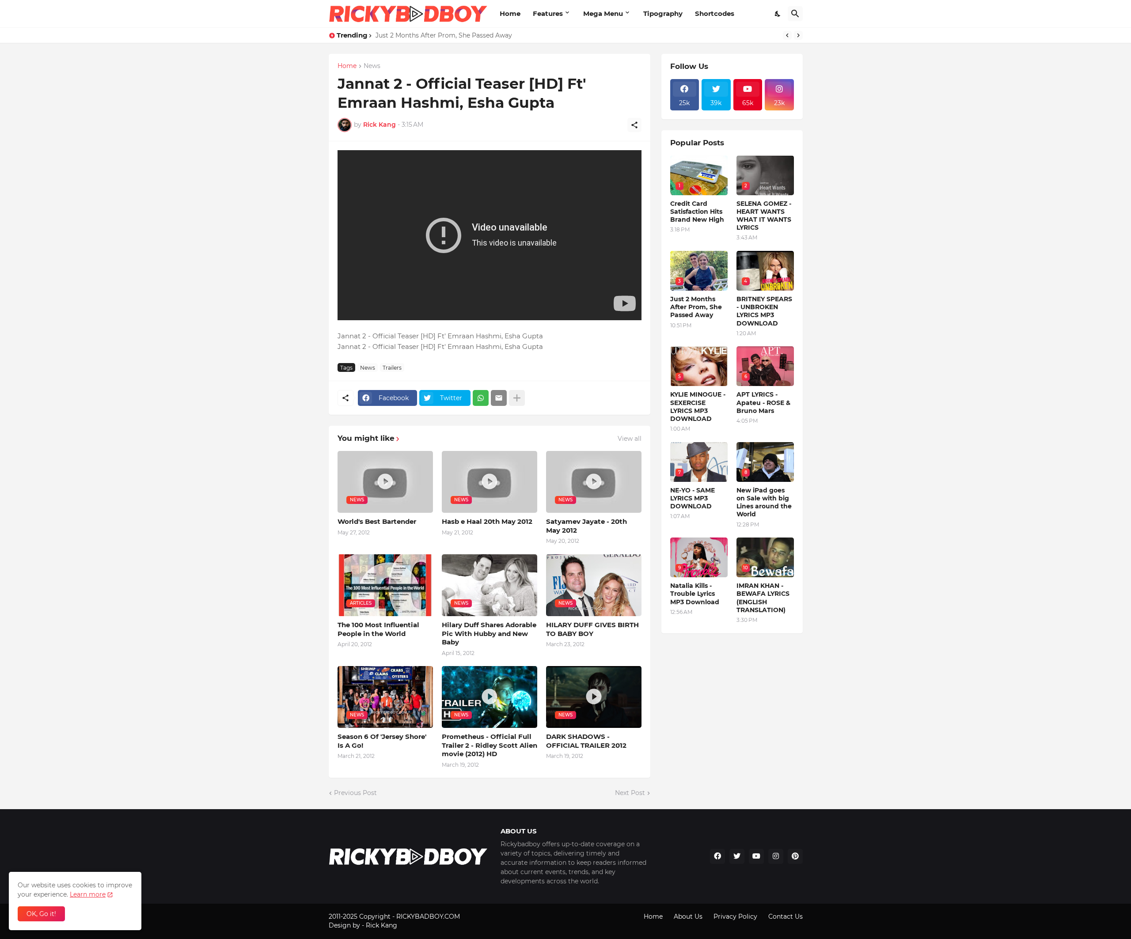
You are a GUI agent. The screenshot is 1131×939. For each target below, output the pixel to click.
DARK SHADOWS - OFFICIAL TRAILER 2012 (586, 741)
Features (548, 13)
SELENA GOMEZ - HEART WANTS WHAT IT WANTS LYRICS (763, 216)
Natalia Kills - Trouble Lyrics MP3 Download (694, 594)
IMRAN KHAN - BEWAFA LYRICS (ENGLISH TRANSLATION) (762, 598)
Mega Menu (603, 13)
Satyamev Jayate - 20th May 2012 (586, 525)
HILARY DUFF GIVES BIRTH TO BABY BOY (592, 629)
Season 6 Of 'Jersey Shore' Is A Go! (382, 741)
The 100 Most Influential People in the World (378, 629)
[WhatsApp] (481, 398)
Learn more (88, 894)
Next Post (630, 793)
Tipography (663, 13)
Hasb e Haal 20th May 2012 (487, 521)
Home (510, 13)
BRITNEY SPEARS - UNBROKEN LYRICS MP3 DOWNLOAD (764, 311)
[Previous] (787, 35)
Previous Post (355, 793)
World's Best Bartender (377, 521)
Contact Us (785, 916)
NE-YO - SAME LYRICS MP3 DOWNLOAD (692, 498)
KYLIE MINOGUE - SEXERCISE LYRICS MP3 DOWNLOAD (697, 406)
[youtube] (756, 856)
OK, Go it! (41, 914)
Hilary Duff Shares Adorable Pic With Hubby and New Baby (489, 633)
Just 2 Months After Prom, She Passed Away (444, 35)
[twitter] (736, 856)
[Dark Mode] (778, 13)
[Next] (798, 35)
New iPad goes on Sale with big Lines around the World (764, 502)
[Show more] (517, 398)
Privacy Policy (735, 916)
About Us (688, 916)
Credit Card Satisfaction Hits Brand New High (697, 211)
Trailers (392, 367)
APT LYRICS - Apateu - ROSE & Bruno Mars (763, 402)
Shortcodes (714, 13)
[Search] (795, 13)
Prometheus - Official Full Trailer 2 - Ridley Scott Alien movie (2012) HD (489, 745)
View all (629, 438)
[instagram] (775, 856)
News (372, 66)
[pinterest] (795, 856)
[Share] (634, 125)
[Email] (499, 398)
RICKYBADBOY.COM (428, 916)
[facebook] (717, 856)
